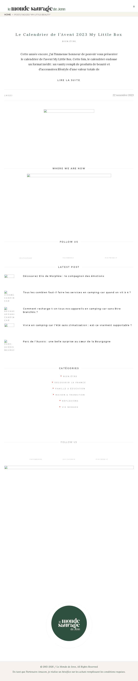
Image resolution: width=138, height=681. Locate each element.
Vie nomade (70, 407)
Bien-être (69, 41)
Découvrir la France (70, 382)
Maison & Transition (70, 395)
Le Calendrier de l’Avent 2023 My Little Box (68, 34)
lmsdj (8, 95)
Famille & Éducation (70, 389)
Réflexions (70, 401)
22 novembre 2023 (123, 95)
